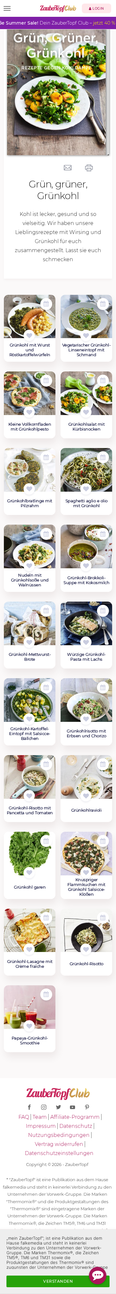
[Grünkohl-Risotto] (86, 934)
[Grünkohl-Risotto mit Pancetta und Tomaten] (29, 780)
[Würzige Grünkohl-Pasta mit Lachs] (86, 627)
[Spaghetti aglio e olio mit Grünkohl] (86, 473)
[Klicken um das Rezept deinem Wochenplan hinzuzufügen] (46, 304)
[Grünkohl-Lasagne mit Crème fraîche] (29, 934)
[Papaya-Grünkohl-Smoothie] (29, 1010)
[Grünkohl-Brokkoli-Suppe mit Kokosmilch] (86, 550)
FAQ (23, 1117)
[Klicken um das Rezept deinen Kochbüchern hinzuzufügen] (29, 335)
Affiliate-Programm (75, 1117)
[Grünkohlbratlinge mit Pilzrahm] (29, 473)
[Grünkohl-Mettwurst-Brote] (29, 627)
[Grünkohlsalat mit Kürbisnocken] (86, 396)
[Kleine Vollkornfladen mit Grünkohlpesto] (29, 396)
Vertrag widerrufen (59, 1144)
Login (98, 8)
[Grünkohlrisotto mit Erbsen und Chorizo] (86, 703)
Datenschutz (75, 1126)
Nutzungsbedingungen (59, 1135)
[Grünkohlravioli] (86, 780)
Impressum (41, 1126)
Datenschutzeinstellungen (59, 1153)
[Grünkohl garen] (29, 857)
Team (40, 1117)
